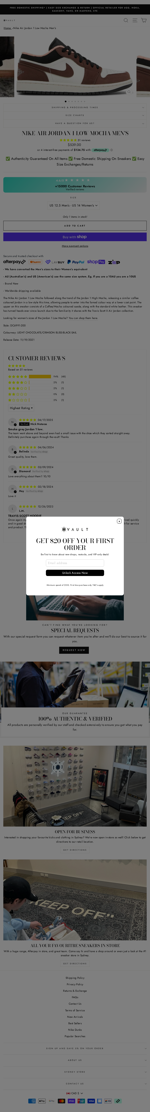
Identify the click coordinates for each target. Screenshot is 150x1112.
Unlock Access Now (75, 573)
